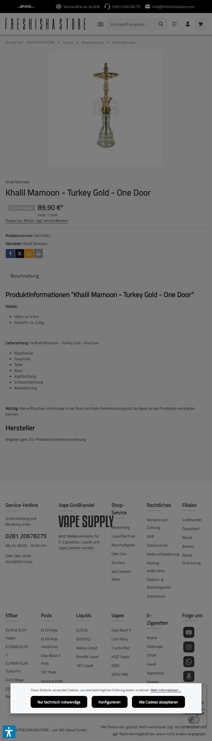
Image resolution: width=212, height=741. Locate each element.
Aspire (152, 637)
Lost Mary (120, 639)
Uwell (151, 664)
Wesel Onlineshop (191, 559)
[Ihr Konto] (188, 24)
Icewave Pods (52, 681)
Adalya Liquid (86, 648)
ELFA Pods (49, 630)
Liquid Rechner (124, 536)
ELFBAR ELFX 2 (17, 650)
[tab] (25, 276)
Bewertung (121, 527)
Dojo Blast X (121, 630)
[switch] (193, 720)
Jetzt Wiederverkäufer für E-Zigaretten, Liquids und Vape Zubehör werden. (79, 541)
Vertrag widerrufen (156, 566)
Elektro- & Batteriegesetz (159, 583)
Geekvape (155, 646)
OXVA (151, 655)
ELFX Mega (15, 680)
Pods (46, 615)
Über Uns (119, 554)
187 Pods (48, 672)
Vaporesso (155, 673)
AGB (150, 536)
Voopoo (153, 682)
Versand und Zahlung (157, 523)
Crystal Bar (121, 648)
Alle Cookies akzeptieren (158, 702)
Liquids (83, 615)
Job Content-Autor (122, 575)
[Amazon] (188, 676)
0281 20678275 (26, 535)
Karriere (118, 562)
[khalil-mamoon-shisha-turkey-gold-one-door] (106, 108)
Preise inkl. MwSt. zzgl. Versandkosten (37, 220)
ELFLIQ (82, 630)
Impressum (156, 596)
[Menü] (175, 24)
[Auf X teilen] (19, 253)
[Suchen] (100, 24)
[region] (106, 108)
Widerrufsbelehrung (163, 554)
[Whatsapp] (188, 661)
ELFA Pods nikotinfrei (49, 642)
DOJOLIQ (83, 639)
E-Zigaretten (157, 619)
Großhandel (191, 520)
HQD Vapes (121, 656)
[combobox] (130, 24)
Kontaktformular (19, 561)
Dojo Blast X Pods (50, 659)
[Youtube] (188, 632)
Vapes (118, 615)
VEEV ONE (120, 674)
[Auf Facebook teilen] (10, 253)
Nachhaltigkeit (123, 545)
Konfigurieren (110, 702)
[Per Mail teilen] (29, 253)
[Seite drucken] (38, 253)
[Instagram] (188, 647)
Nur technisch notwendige (59, 702)
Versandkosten (187, 727)
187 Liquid (84, 665)
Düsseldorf (191, 528)
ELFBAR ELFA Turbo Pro (17, 667)
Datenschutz (157, 545)
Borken (188, 546)
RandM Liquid (87, 656)
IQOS (116, 665)
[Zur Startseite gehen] (46, 24)
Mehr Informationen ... (166, 690)
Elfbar (12, 615)
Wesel (187, 537)
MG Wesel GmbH (73, 730)
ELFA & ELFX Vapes (16, 634)
